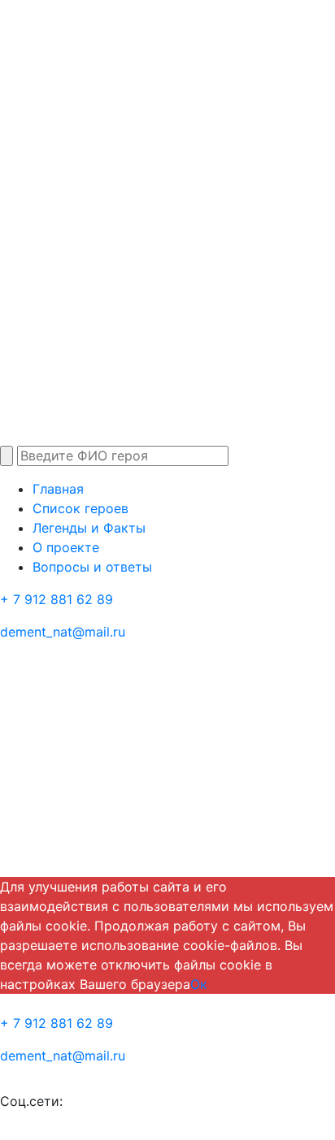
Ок (198, 984)
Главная (58, 489)
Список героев (80, 508)
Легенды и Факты (89, 528)
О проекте (66, 547)
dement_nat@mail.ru (62, 632)
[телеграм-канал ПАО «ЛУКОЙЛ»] (99, 1102)
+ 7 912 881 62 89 (56, 599)
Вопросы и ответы (92, 567)
